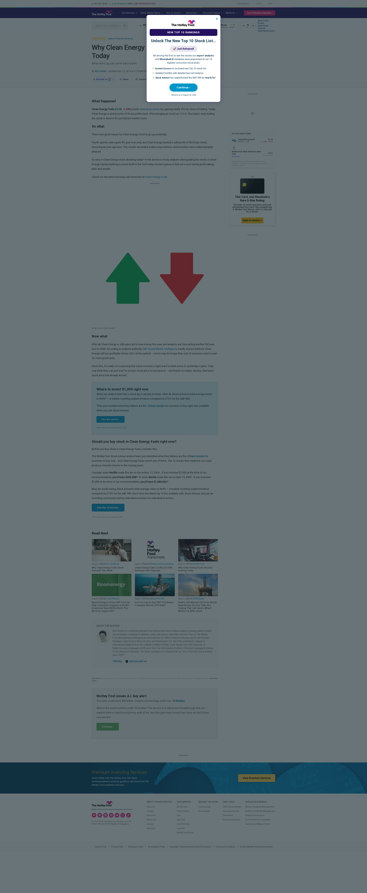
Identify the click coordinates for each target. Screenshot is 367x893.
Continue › (183, 87)
